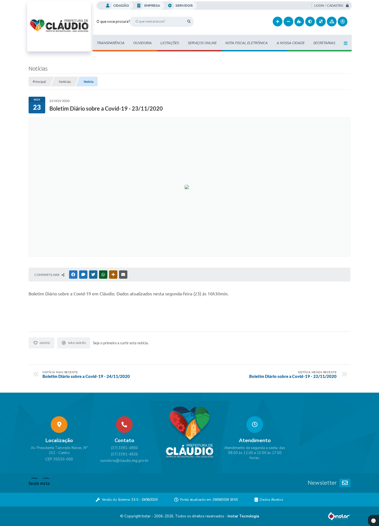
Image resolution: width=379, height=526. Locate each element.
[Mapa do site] (332, 21)
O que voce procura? (113, 21)
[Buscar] (189, 21)
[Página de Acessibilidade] (342, 21)
